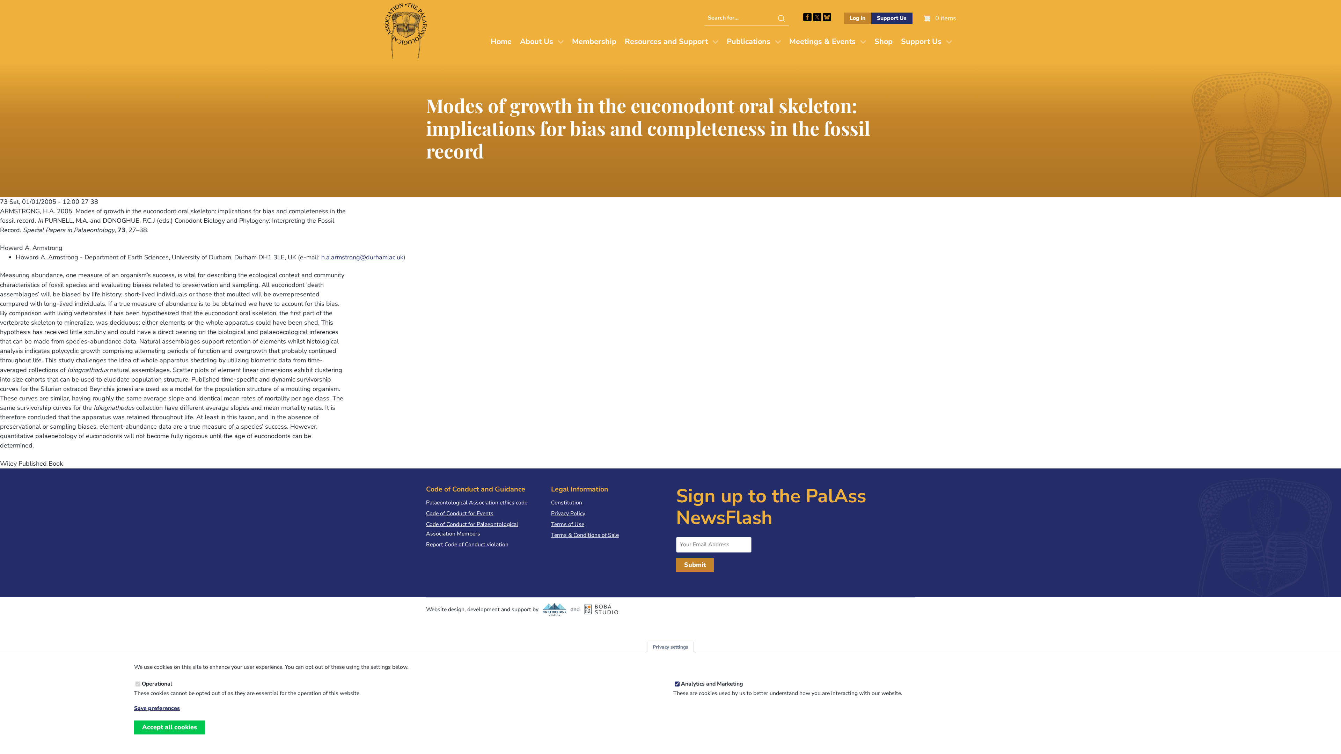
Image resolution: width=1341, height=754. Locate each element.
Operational (157, 684)
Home (501, 41)
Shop (883, 41)
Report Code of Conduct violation (467, 544)
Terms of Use (567, 524)
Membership (594, 41)
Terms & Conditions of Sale (585, 535)
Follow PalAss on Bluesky (827, 17)
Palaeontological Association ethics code (476, 503)
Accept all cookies (169, 727)
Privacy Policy (568, 513)
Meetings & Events (822, 41)
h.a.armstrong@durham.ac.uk (362, 257)
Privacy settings (670, 647)
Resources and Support (666, 41)
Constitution (566, 503)
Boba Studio (601, 609)
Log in (857, 18)
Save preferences (157, 708)
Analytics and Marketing (712, 684)
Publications (748, 41)
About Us (536, 41)
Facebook (807, 17)
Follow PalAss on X (817, 17)
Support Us (892, 18)
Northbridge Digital (554, 609)
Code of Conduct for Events (459, 513)
